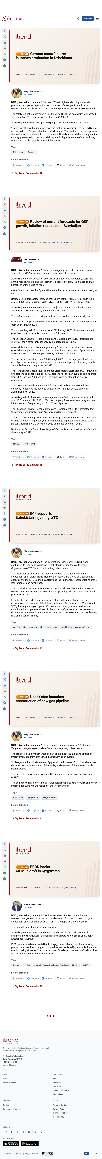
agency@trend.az (9, 1065)
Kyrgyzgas (17, 965)
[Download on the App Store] (11, 1143)
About (55, 1078)
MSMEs (86, 965)
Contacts (57, 1086)
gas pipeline (33, 797)
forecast (16, 444)
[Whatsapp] (5, 1132)
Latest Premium (9, 1082)
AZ (91, 1154)
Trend (67, 108)
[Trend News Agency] (10, 1040)
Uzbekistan (18, 152)
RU (96, 1154)
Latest (5, 1078)
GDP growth (30, 444)
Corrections (58, 1094)
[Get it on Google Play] (30, 1143)
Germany (31, 152)
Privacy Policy (59, 1109)
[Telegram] (29, 1132)
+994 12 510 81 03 (10, 1062)
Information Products (12, 1109)
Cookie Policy (58, 1117)
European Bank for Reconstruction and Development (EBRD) (52, 965)
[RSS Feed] (40, 1132)
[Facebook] (11, 1132)
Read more (28, 95)
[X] (17, 1132)
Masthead (57, 1082)
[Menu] (97, 18)
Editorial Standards (61, 1090)
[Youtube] (23, 1132)
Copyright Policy (60, 1113)
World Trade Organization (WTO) (76, 627)
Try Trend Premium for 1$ (28, 173)
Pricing (6, 1105)
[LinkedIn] (34, 1132)
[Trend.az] (12, 18)
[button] (4, 30)
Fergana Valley (49, 797)
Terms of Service (60, 1105)
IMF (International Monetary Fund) (27, 627)
